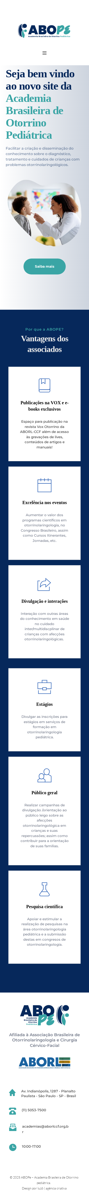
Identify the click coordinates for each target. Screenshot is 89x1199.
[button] (44, 53)
